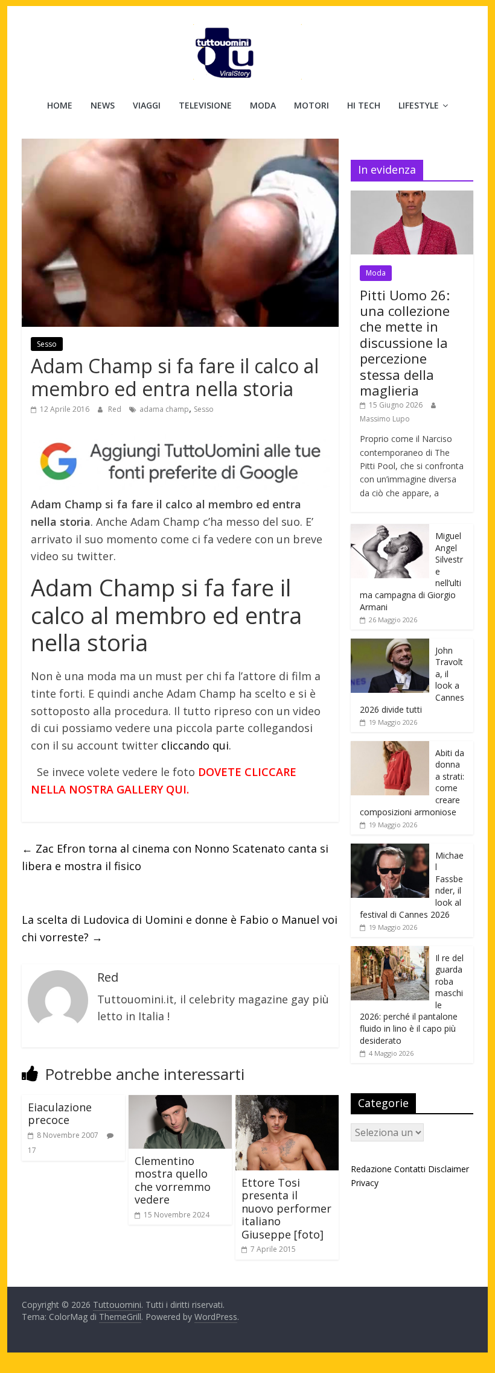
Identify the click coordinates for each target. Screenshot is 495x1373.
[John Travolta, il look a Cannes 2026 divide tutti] (390, 645)
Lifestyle (418, 105)
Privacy (364, 1182)
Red (115, 409)
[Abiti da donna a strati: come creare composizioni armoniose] (390, 747)
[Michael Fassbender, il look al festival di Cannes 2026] (390, 850)
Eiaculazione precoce (60, 1114)
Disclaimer (448, 1169)
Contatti (410, 1169)
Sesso (47, 344)
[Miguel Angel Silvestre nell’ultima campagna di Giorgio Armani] (390, 530)
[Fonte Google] (180, 462)
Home (59, 105)
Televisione (205, 105)
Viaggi (147, 105)
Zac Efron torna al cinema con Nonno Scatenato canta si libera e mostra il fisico (175, 857)
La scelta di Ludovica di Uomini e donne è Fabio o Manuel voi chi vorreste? (179, 928)
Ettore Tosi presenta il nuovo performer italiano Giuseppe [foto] (286, 1208)
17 (32, 1150)
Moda (263, 105)
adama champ (164, 409)
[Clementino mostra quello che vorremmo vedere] (180, 1102)
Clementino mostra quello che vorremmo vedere (173, 1180)
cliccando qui (195, 745)
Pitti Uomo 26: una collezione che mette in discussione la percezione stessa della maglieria (405, 342)
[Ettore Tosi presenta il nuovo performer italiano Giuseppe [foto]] (287, 1102)
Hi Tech (363, 105)
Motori (311, 105)
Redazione (371, 1169)
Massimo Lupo (385, 419)
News (103, 105)
